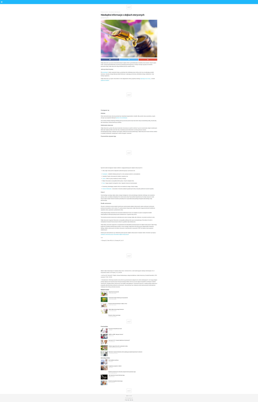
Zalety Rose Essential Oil (114, 291)
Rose (103, 183)
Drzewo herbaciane (106, 188)
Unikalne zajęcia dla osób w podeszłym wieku (118, 346)
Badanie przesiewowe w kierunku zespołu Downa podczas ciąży (122, 371)
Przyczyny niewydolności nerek (115, 328)
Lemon (104, 178)
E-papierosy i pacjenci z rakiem (115, 366)
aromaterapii (105, 72)
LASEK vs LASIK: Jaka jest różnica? (116, 334)
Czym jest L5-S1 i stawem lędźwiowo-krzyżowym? (119, 340)
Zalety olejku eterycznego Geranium (116, 309)
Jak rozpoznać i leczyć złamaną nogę (116, 375)
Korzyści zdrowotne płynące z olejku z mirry (118, 303)
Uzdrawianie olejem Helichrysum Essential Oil (118, 297)
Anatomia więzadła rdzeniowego (116, 381)
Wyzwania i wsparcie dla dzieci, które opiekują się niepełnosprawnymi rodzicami (125, 351)
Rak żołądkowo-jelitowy (114, 360)
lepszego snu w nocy (145, 78)
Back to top (129, 395)
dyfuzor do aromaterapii (121, 117)
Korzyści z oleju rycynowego (114, 315)
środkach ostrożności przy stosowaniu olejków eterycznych (115, 234)
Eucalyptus (105, 174)
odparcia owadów (105, 80)
